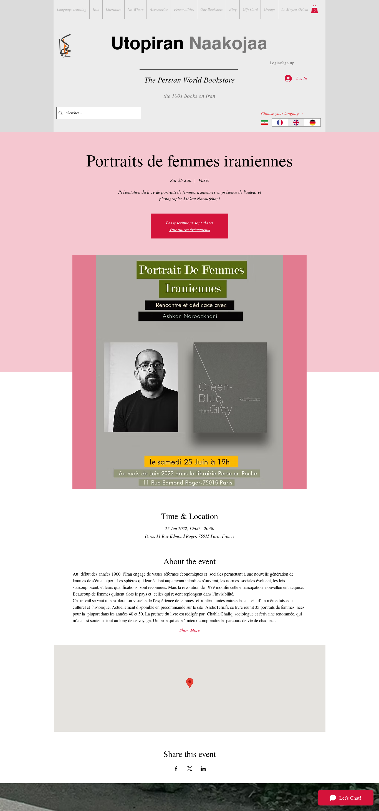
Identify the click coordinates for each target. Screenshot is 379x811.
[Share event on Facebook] (176, 768)
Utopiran (189, 42)
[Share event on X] (189, 768)
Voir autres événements (189, 229)
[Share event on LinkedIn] (203, 768)
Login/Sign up (282, 62)
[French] (280, 122)
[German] (312, 122)
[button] (314, 9)
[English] (296, 122)
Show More (190, 630)
